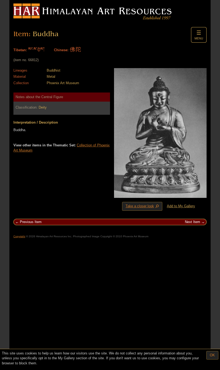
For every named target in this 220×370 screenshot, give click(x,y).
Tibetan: (20, 50)
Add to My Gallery (181, 206)
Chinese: (61, 50)
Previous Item (31, 222)
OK (212, 355)
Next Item (192, 222)
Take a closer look (143, 206)
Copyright (19, 236)
